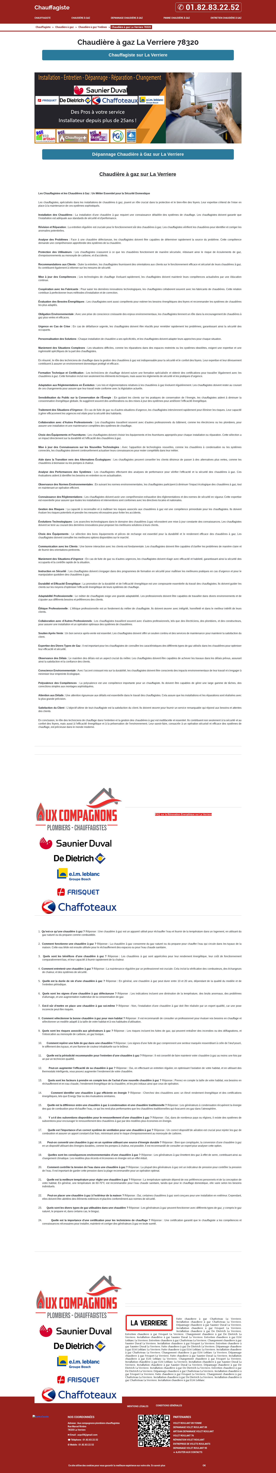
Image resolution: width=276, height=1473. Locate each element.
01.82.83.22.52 (90, 1439)
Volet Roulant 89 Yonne (187, 1423)
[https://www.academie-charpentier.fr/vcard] (154, 1431)
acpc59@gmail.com (87, 1435)
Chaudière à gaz (80, 18)
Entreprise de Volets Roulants (191, 1444)
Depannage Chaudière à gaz (127, 18)
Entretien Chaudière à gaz (226, 18)
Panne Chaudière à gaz (177, 18)
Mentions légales (137, 1406)
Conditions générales (169, 1405)
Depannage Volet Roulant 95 (190, 1448)
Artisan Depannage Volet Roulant (193, 1431)
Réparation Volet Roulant (188, 1439)
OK (204, 1465)
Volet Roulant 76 (183, 1435)
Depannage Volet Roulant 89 (190, 1427)
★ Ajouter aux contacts (187, 1452)
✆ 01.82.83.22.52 (208, 7)
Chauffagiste (42, 18)
